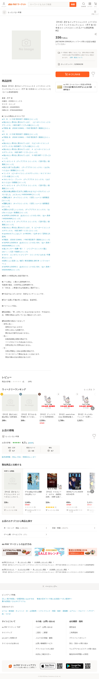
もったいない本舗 (23, 569)
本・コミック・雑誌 (24, 562)
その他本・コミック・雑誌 (43, 562)
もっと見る (88, 389)
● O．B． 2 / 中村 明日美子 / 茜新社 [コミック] (19, 134)
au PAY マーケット (8, 562)
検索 (73, 4)
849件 (31, 443)
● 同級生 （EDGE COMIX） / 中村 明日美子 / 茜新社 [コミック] (26, 240)
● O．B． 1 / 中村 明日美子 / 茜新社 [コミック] (19, 119)
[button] (95, 34)
